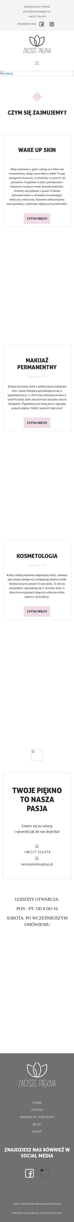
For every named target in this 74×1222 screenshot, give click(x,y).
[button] (5, 73)
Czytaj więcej (37, 218)
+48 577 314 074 (37, 16)
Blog (37, 1124)
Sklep (37, 1131)
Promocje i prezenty (37, 1117)
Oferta (37, 1110)
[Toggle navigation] (37, 63)
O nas (37, 1102)
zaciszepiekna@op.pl (37, 11)
